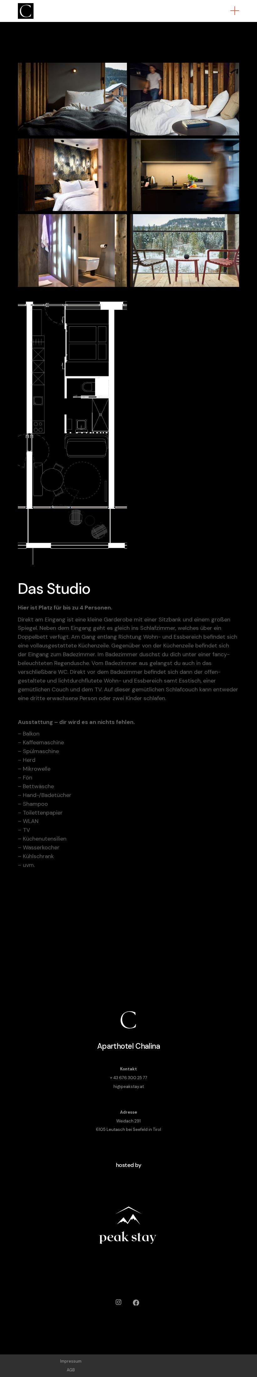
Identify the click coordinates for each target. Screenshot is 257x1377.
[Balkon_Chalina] (184, 250)
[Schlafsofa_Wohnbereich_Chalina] (184, 99)
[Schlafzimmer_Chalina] (72, 175)
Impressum (70, 1361)
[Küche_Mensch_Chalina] (184, 175)
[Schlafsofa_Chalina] (72, 99)
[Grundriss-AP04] (72, 427)
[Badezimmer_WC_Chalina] (72, 250)
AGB (71, 1370)
